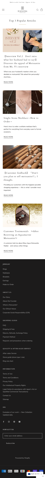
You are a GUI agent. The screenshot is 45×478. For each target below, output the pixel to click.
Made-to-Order (8, 284)
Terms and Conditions (10, 378)
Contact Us (7, 395)
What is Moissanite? (10, 305)
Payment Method (9, 337)
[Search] (37, 10)
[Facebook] (3, 421)
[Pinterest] (14, 421)
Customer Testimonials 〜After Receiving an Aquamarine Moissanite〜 (21, 235)
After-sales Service (9, 353)
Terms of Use (7, 374)
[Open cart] (42, 10)
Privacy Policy (8, 381)
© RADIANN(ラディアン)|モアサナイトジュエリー (22, 455)
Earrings (6, 281)
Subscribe (10, 443)
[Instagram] (9, 421)
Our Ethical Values (9, 309)
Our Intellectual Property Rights (14, 385)
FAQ (4, 325)
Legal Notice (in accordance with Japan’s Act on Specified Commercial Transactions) (20, 390)
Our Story (6, 297)
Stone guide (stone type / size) (13, 357)
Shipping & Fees (9, 329)
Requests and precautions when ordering (17, 341)
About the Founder (9, 301)
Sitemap (6, 399)
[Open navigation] (3, 10)
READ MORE (8, 82)
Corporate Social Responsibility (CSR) (16, 313)
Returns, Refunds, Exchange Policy (15, 333)
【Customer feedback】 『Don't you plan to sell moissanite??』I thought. (21, 176)
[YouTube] (19, 421)
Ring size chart (8, 361)
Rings (5, 269)
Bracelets (6, 277)
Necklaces (6, 273)
